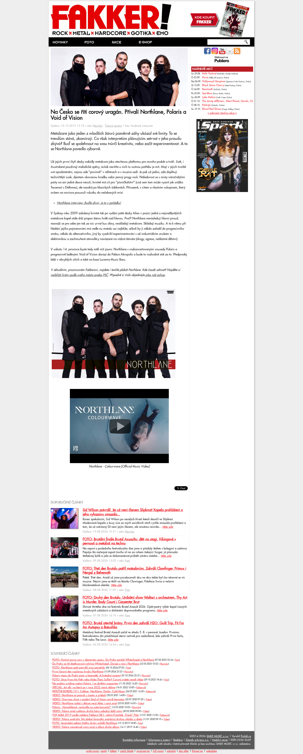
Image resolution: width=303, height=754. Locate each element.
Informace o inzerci (159, 740)
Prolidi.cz (246, 736)
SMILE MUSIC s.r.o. (218, 736)
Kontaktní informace (134, 740)
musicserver (143, 751)
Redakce (178, 740)
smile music (92, 751)
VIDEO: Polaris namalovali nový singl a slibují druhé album (85, 727)
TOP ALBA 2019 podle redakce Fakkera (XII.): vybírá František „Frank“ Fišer (95, 715)
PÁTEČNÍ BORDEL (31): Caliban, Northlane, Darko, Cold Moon (88, 691)
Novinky (97, 125)
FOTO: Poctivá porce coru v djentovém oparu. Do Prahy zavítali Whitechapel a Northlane (103, 659)
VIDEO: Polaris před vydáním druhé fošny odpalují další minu (87, 711)
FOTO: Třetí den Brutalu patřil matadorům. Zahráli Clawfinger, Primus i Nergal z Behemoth (134, 571)
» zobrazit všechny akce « (222, 113)
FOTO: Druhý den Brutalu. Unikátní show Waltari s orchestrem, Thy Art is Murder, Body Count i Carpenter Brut (135, 600)
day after (184, 751)
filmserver (197, 751)
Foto (127, 560)
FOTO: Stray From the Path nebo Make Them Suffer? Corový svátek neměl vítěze (97, 679)
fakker (113, 751)
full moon (158, 751)
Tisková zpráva (113, 125)
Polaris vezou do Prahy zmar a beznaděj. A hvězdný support (86, 675)
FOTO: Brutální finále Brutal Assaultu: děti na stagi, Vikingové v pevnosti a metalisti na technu (129, 541)
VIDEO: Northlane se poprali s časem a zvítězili (79, 695)
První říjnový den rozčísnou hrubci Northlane (77, 671)
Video (130, 695)
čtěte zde (167, 527)
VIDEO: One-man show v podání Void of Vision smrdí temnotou (88, 699)
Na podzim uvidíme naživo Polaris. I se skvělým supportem (85, 683)
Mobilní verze (220, 740)
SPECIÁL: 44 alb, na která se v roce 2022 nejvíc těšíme (83, 687)
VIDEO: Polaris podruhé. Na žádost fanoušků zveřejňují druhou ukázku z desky (97, 719)
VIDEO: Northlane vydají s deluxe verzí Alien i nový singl (84, 703)
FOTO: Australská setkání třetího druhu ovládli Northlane (84, 723)
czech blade (126, 751)
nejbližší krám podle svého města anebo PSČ (79, 275)
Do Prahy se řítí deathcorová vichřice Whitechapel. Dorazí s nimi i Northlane (95, 663)
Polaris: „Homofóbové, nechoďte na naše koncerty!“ (81, 707)
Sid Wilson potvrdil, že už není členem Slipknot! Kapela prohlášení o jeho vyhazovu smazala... (133, 512)
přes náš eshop (155, 275)
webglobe (211, 751)
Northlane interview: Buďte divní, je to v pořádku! (89, 203)
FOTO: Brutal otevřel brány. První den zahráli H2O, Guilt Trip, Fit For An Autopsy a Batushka (133, 625)
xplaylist (171, 751)
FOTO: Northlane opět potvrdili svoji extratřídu (78, 667)
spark (104, 751)
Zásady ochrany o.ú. (197, 740)
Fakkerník (140, 687)
